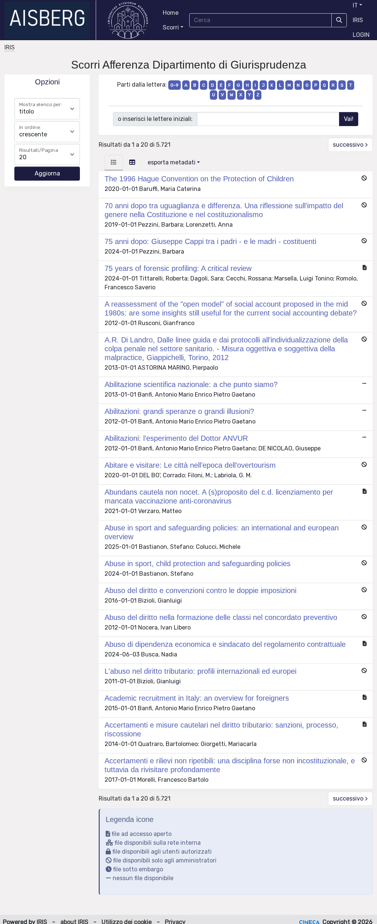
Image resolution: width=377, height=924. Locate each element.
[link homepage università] (128, 20)
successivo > (350, 144)
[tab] (114, 162)
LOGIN (361, 34)
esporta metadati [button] (171, 162)
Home (171, 12)
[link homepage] (50, 20)
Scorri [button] (171, 27)
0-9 (174, 85)
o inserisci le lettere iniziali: (155, 118)
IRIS (358, 20)
